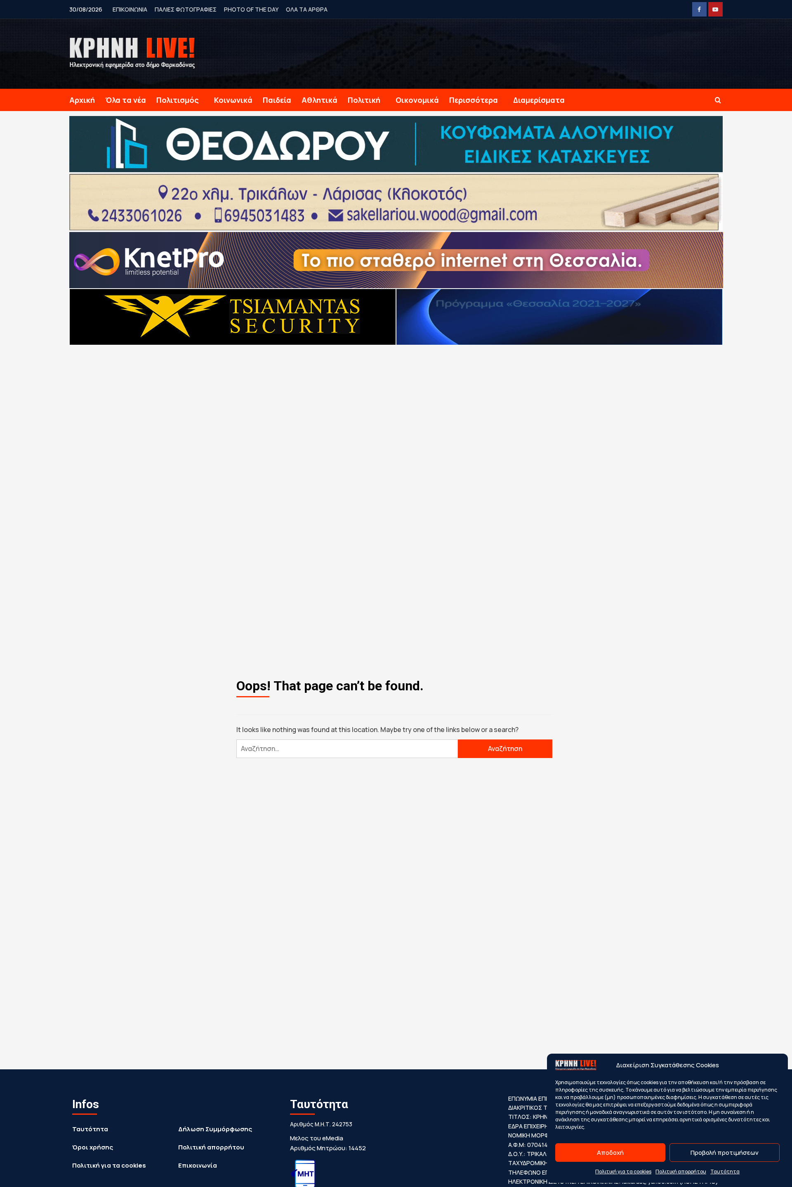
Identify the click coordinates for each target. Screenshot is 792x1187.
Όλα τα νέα (125, 100)
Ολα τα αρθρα (307, 9)
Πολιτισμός (177, 100)
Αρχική (82, 100)
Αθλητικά (319, 100)
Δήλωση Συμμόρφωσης (215, 1129)
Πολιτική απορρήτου (680, 1171)
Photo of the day (251, 9)
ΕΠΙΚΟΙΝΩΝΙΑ (130, 9)
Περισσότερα (473, 100)
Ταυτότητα (725, 1171)
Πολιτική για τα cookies (623, 1171)
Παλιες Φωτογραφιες (186, 9)
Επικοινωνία (197, 1165)
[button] (718, 100)
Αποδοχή (610, 1152)
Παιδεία (277, 100)
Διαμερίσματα (539, 100)
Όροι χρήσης (92, 1147)
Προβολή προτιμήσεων (725, 1152)
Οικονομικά (417, 100)
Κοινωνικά (233, 100)
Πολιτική (364, 100)
